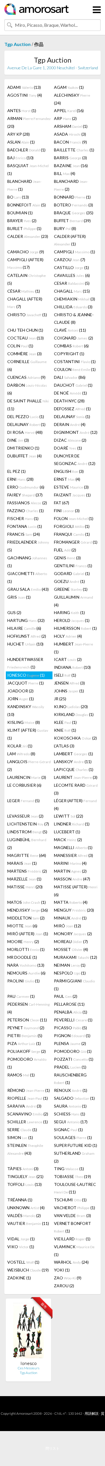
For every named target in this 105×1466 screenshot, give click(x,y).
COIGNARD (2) (73, 337)
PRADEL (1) (70, 1066)
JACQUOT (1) (25, 682)
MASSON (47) (72, 878)
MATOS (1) (26, 902)
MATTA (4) (71, 902)
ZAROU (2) (64, 1285)
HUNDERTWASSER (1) (25, 663)
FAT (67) (61, 502)
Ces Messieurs (28, 1368)
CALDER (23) (27, 236)
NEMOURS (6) (26, 972)
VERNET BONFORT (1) (72, 1227)
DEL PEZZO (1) (25, 416)
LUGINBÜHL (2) (26, 843)
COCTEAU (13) (25, 337)
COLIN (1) (20, 345)
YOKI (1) (62, 1269)
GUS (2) (14, 612)
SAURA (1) (70, 1106)
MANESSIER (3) (73, 855)
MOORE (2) (23, 941)
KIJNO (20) (71, 706)
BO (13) (18, 196)
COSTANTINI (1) (75, 361)
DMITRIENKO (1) (23, 447)
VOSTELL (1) (23, 1262)
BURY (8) (65, 228)
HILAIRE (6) (24, 628)
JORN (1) (20, 698)
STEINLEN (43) (25, 1149)
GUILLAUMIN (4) (73, 601)
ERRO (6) (25, 486)
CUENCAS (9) (26, 377)
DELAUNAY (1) (72, 416)
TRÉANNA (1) (19, 1199)
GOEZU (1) (69, 581)
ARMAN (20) (29, 122)
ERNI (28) (20, 479)
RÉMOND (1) (28, 1090)
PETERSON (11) (27, 1019)
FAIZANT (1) (72, 494)
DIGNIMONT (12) (75, 432)
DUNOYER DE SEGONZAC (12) (74, 459)
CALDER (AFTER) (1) (70, 240)
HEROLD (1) (72, 620)
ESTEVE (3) (71, 486)
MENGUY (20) (74, 910)
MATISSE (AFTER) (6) (75, 890)
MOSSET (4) (71, 949)
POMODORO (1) (73, 1051)
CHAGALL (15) (72, 291)
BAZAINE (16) (71, 165)
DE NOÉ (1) (70, 392)
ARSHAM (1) (71, 126)
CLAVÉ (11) (70, 330)
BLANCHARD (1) (24, 185)
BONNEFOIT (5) (26, 204)
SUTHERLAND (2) (74, 1157)
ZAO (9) (67, 1277)
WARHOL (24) (71, 1262)
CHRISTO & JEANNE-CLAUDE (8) (74, 318)
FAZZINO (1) (25, 510)
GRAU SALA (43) (28, 589)
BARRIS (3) (70, 157)
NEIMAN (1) (69, 965)
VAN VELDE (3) (72, 1215)
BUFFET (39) (72, 220)
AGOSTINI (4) (24, 95)
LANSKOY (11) (73, 761)
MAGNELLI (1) (73, 847)
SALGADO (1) (74, 1098)
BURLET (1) (24, 228)
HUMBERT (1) (73, 647)
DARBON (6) (27, 389)
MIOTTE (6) (22, 925)
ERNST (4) (67, 479)
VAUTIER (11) (28, 1223)
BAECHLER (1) (26, 149)
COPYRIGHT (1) (69, 353)
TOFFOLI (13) (24, 1184)
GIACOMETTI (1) (27, 577)
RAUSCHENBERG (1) (70, 1078)
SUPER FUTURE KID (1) (75, 1145)
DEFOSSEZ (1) (72, 408)
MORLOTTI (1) (26, 949)
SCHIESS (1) (69, 1113)
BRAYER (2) (21, 220)
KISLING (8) (23, 722)
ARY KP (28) (18, 134)
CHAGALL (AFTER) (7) (24, 302)
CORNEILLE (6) (27, 365)
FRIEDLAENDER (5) (28, 546)
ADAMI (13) (24, 87)
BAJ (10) (20, 157)
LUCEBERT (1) (67, 831)
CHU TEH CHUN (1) (25, 330)
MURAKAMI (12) (75, 957)
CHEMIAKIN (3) (74, 298)
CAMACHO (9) (25, 251)
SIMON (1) (20, 1137)
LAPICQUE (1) (73, 769)
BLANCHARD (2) (71, 185)
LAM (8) (21, 753)
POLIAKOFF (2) (26, 1051)
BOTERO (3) (73, 204)
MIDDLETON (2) (26, 917)
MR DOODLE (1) (22, 957)
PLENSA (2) (70, 1043)
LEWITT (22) (68, 816)
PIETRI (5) (24, 1035)
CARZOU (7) (69, 259)
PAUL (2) (65, 996)
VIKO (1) (20, 1246)
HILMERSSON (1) (75, 628)
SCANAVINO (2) (27, 1113)
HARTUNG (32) (26, 620)
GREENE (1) (71, 589)
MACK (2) (68, 839)
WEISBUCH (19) (28, 1269)
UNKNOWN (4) (26, 1207)
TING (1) (69, 1168)
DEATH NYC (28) (69, 400)
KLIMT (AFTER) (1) (27, 734)
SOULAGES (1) (73, 1137)
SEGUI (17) (71, 1121)
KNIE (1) (65, 730)
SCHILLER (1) (27, 1121)
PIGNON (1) (72, 1035)
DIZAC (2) (70, 440)
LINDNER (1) (72, 823)
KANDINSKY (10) (25, 710)
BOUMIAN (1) (20, 212)
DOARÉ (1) (68, 447)
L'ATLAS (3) (64, 745)
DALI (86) (69, 377)
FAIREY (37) (25, 494)
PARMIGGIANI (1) (74, 984)
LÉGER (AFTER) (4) (75, 804)
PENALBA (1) (70, 1011)
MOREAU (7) (71, 941)
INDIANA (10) (72, 667)
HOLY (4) (68, 636)
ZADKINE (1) (19, 1277)
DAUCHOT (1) (73, 385)
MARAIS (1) (22, 863)
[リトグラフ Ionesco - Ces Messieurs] (28, 1332)
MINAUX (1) (70, 917)
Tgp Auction (17, 44)
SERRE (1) (22, 1129)
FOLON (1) (73, 518)
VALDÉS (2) (24, 1215)
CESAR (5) (72, 283)
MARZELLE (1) (24, 878)
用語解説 (92, 1413)
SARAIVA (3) (24, 1106)
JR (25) (60, 698)
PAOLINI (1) (23, 980)
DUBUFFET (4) (24, 455)
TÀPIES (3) (22, 1168)
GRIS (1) (19, 597)
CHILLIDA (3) (73, 306)
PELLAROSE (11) (69, 1004)
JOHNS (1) (69, 690)
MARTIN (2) (70, 871)
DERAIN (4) (69, 424)
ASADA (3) (70, 134)
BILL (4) (64, 173)
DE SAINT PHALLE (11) (28, 404)
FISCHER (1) (22, 518)
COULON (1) (75, 369)
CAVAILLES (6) (72, 275)
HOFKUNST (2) (26, 636)
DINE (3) (18, 440)
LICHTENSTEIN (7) (28, 823)
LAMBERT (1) (73, 753)
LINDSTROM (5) (27, 831)
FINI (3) (67, 510)
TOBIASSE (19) (72, 1176)
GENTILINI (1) (73, 565)
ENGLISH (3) (69, 471)
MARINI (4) (70, 863)
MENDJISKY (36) (27, 910)
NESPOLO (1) (70, 972)
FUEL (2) (65, 549)
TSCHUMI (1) (70, 1199)
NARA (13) (25, 965)
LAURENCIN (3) (26, 777)
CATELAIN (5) (26, 279)
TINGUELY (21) (25, 1176)
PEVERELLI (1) (73, 1019)
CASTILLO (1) (71, 267)
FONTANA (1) (24, 526)
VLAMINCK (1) (74, 1250)
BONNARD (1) (72, 196)
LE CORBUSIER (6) (24, 785)
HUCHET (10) (25, 643)
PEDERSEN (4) (28, 1008)
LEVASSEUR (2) (25, 816)
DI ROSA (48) (25, 432)
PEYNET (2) (25, 1027)
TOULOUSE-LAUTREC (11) (75, 1188)
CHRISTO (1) (27, 314)
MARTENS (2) (27, 871)
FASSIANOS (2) (27, 502)
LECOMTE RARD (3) (76, 789)
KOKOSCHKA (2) (75, 737)
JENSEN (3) (69, 682)
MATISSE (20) (25, 886)
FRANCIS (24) (23, 534)
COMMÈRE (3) (24, 353)
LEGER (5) (23, 800)
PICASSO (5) (70, 1027)
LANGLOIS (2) (29, 765)
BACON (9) (70, 141)
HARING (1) (69, 612)
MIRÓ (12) (67, 925)
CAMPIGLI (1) (74, 251)
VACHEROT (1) (74, 1207)
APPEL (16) (69, 110)
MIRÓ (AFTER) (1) (27, 933)
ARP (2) (65, 118)
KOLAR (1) (19, 745)
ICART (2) (68, 659)
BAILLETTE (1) (74, 149)
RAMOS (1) (21, 1074)
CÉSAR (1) (23, 291)
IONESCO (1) (26, 675)
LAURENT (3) (75, 777)
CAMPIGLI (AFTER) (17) (25, 263)
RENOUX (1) (70, 1090)
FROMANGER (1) (75, 542)
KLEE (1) (65, 722)
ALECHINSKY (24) (72, 99)
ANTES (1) (21, 110)
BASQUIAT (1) (28, 169)
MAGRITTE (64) (26, 855)
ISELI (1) (65, 675)
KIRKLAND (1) (74, 714)
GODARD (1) (72, 573)
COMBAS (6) (71, 345)
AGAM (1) (69, 87)
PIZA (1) (24, 1043)
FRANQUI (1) (72, 534)
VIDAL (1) (21, 1238)
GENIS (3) (67, 557)
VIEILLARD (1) (72, 1238)
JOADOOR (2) (20, 690)
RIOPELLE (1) (27, 1098)
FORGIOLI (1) (72, 526)
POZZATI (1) (73, 1059)
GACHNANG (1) (27, 561)
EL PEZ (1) (16, 471)
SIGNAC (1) (68, 1129)
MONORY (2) (73, 933)
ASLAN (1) (21, 141)
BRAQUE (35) (73, 212)
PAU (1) (21, 996)
